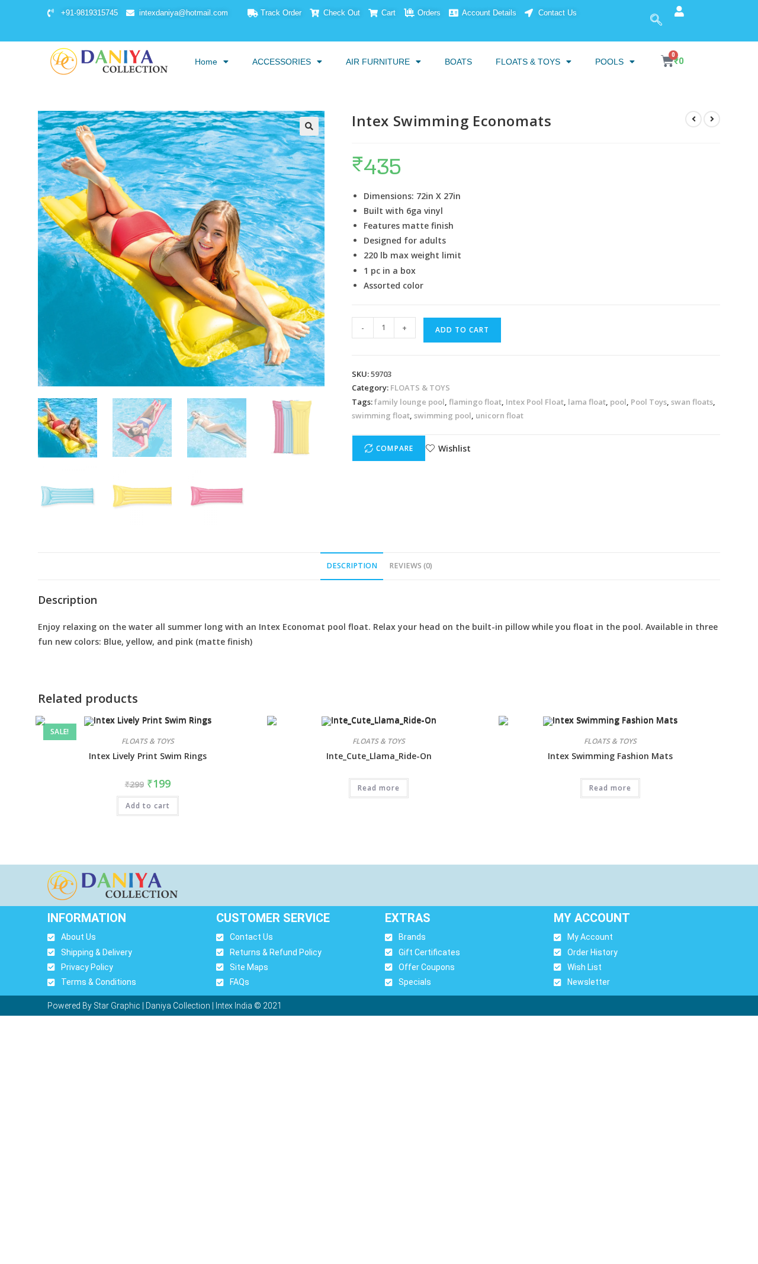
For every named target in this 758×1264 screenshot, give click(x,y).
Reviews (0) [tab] (410, 566)
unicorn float (499, 415)
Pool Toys (649, 401)
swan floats (692, 401)
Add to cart (462, 330)
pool (618, 401)
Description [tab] (351, 566)
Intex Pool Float (535, 401)
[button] (309, 126)
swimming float (381, 415)
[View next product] (712, 119)
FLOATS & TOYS (528, 61)
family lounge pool (409, 401)
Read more (379, 788)
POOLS (609, 61)
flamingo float (475, 401)
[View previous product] (693, 119)
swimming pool (442, 415)
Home (206, 61)
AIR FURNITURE (378, 61)
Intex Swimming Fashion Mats (610, 755)
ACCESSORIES (281, 61)
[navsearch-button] (656, 21)
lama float (587, 401)
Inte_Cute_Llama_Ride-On (379, 755)
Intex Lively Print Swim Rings (148, 755)
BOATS (458, 61)
